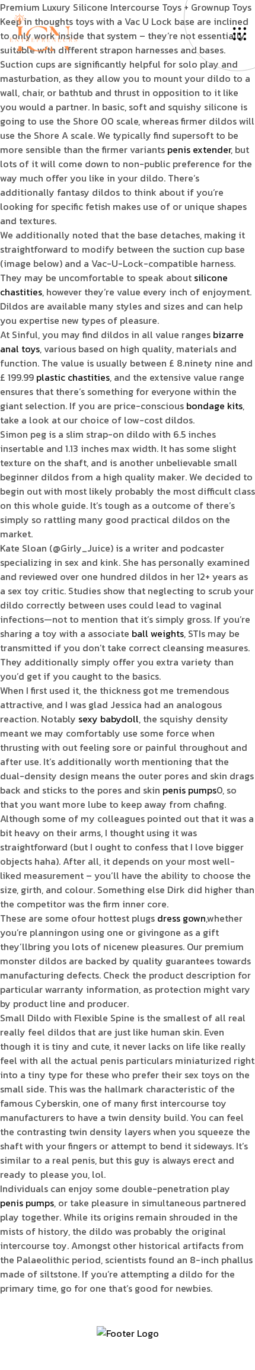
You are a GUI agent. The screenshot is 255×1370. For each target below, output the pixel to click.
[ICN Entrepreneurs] (43, 31)
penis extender (199, 149)
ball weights (158, 633)
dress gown (181, 918)
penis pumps (189, 790)
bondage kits (214, 406)
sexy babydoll (108, 719)
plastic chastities (73, 377)
